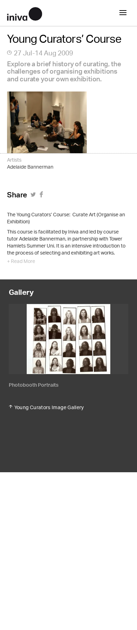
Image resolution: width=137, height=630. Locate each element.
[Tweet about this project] (34, 196)
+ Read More (21, 261)
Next (98, 353)
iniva (24, 13)
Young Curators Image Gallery (49, 408)
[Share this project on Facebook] (42, 196)
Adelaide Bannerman (30, 167)
